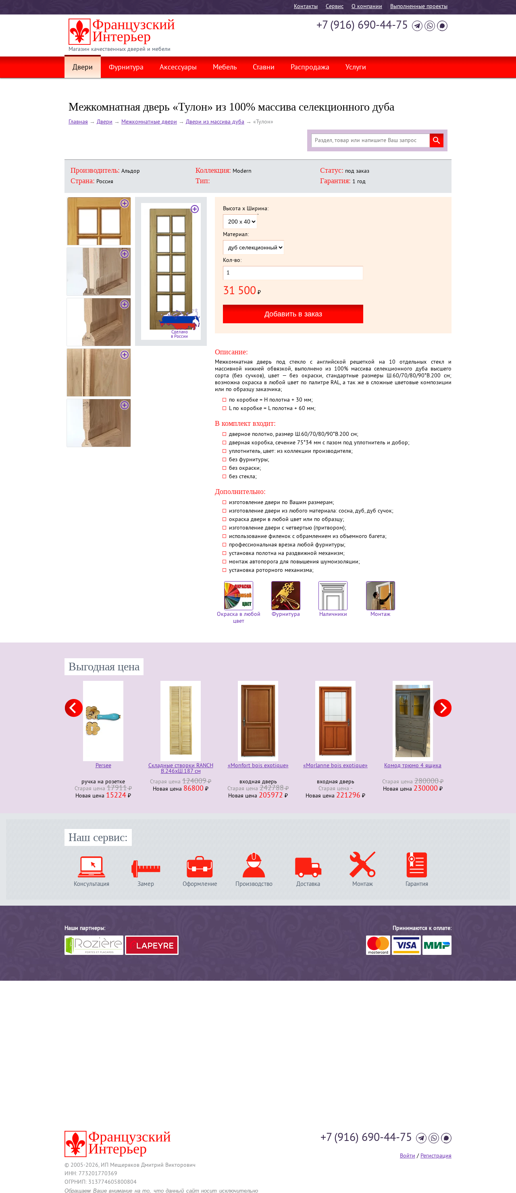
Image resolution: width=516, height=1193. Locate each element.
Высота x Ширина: (245, 209)
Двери (83, 67)
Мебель (225, 67)
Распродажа (310, 67)
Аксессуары (178, 67)
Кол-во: (232, 261)
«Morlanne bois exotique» (280, 766)
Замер (145, 884)
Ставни (264, 67)
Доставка (308, 884)
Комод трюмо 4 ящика (358, 766)
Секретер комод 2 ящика (435, 766)
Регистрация (436, 1156)
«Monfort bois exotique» (203, 766)
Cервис (334, 6)
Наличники (333, 614)
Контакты (306, 6)
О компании (367, 6)
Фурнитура (126, 67)
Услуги (355, 67)
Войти (407, 1156)
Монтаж (380, 614)
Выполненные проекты (418, 6)
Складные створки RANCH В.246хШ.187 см (126, 768)
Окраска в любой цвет (238, 618)
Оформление (200, 884)
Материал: (236, 235)
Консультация (91, 884)
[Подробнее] (125, 721)
